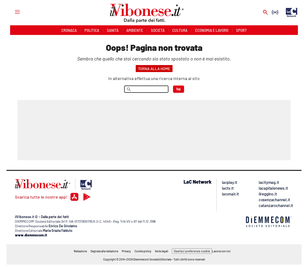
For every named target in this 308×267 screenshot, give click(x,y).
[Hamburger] (13, 11)
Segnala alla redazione (104, 251)
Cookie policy (143, 251)
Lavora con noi (221, 251)
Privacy (126, 251)
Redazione (80, 251)
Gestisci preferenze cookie (192, 251)
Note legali (161, 251)
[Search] (265, 12)
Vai (178, 89)
